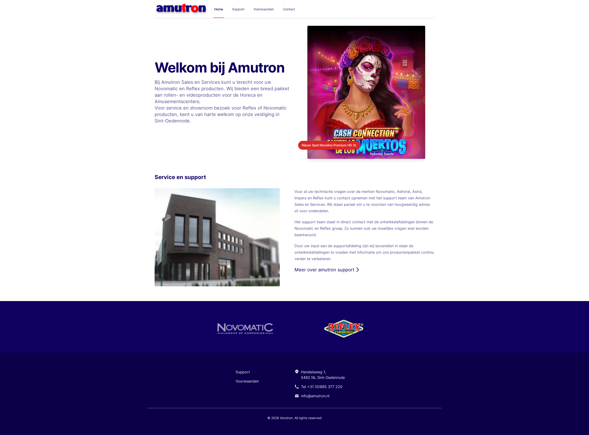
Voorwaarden (264, 9)
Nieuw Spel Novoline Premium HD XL (329, 145)
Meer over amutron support (324, 270)
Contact (289, 9)
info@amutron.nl (315, 396)
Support (238, 9)
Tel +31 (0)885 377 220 (321, 386)
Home (218, 9)
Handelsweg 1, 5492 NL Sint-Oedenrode (323, 375)
